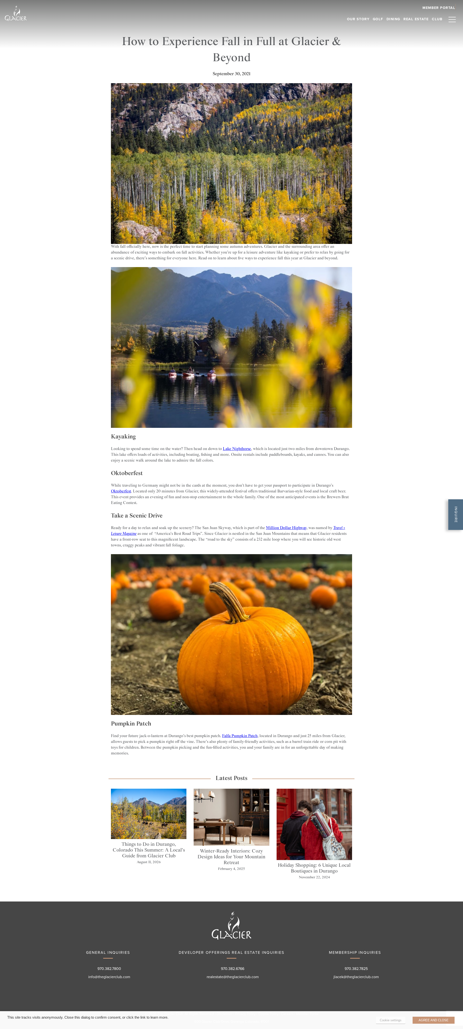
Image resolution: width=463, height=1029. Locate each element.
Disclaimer (224, 1014)
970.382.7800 (109, 968)
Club (437, 19)
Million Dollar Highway (286, 528)
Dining (393, 19)
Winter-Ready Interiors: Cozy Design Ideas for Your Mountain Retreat (231, 857)
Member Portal (307, 1014)
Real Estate (416, 19)
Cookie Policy (268, 1014)
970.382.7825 (356, 968)
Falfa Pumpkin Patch (240, 736)
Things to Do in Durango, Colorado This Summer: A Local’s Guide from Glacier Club (149, 850)
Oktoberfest (121, 491)
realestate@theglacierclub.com (233, 977)
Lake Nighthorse (237, 449)
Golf (378, 19)
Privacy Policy (245, 1014)
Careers (287, 1014)
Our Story (358, 19)
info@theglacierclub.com (109, 977)
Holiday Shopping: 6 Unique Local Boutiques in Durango (314, 868)
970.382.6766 (232, 968)
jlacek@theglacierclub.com (356, 977)
